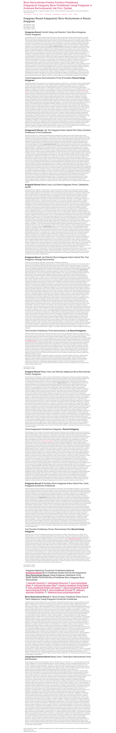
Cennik (40, 14)
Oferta (34, 14)
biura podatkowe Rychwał (60, 590)
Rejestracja (64, 14)
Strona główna (27, 14)
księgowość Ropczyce (58, 583)
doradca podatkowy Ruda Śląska (73, 585)
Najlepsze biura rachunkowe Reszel (64, 592)
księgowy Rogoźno (36, 583)
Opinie (70, 14)
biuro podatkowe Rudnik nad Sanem (44, 587)
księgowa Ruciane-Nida (45, 585)
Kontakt (75, 14)
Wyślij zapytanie (56, 14)
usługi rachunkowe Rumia (74, 587)
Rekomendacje (47, 14)
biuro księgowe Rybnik (36, 590)
